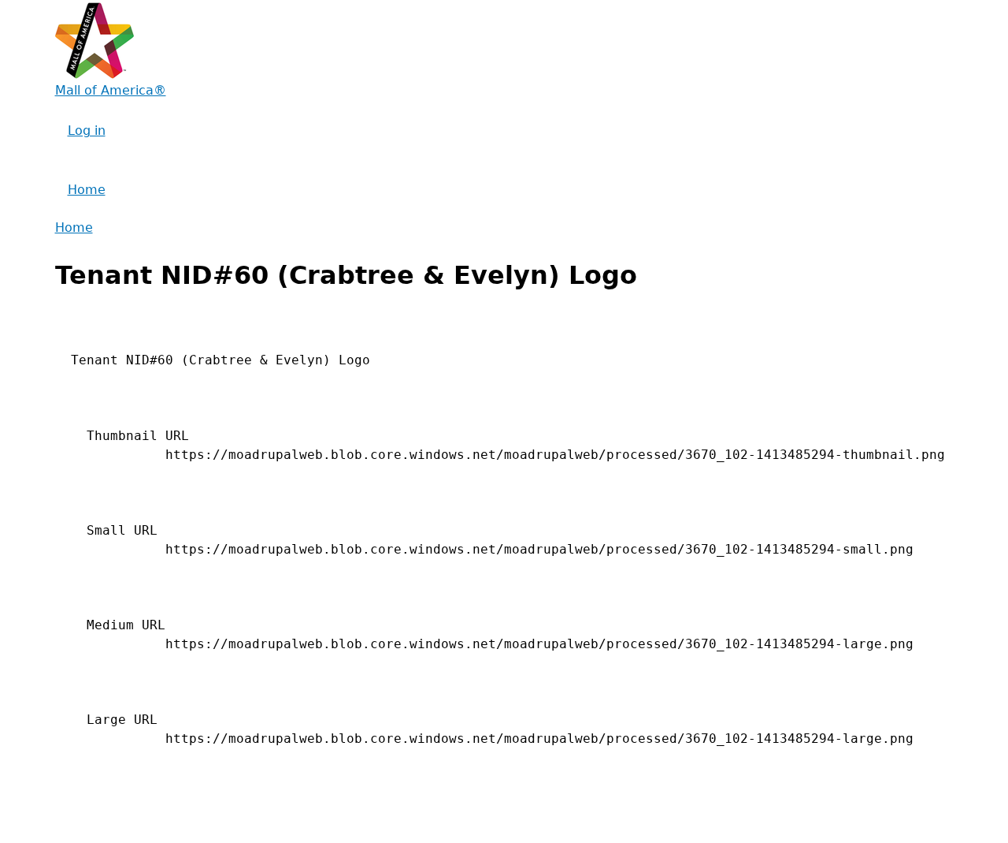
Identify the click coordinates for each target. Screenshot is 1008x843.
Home (87, 189)
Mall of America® (110, 90)
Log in (87, 130)
